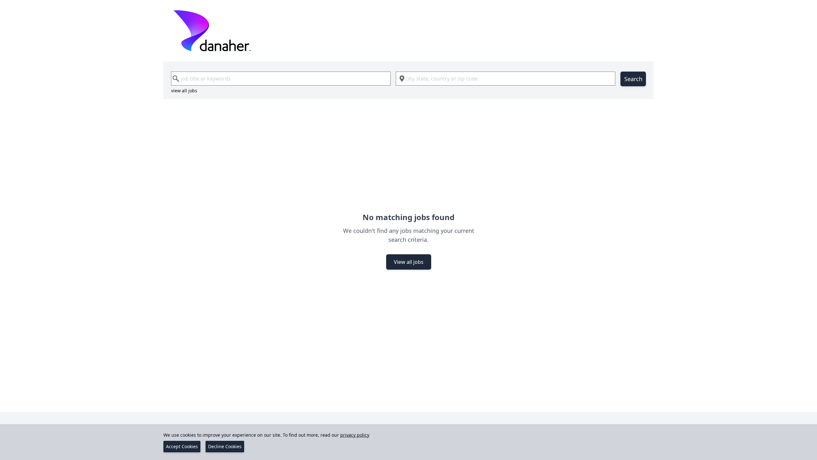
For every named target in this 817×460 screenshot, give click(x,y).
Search (633, 79)
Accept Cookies (182, 446)
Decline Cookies (225, 446)
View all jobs (408, 261)
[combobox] (281, 79)
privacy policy (354, 435)
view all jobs (184, 91)
